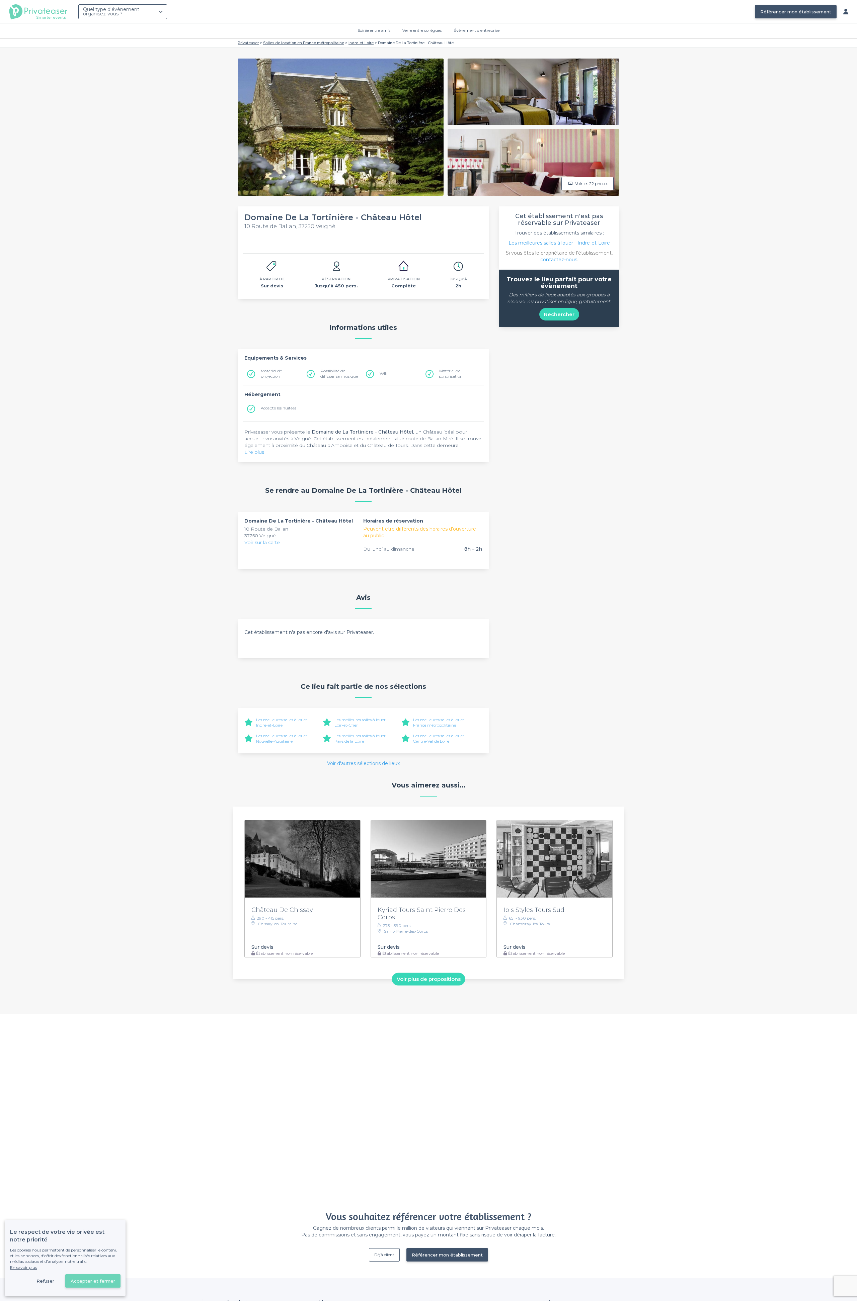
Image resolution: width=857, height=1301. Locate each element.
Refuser (45, 1281)
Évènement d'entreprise (476, 30)
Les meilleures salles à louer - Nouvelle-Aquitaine (283, 738)
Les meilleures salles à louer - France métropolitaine (440, 722)
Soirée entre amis (374, 30)
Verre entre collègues (422, 30)
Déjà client (384, 1254)
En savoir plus (23, 1267)
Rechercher (559, 314)
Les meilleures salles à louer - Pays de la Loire (361, 738)
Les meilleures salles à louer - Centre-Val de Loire (440, 738)
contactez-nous (558, 260)
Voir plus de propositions (429, 979)
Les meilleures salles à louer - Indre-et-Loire (559, 243)
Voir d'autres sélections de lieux (363, 763)
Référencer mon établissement (795, 11)
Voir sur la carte (262, 542)
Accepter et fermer (93, 1281)
